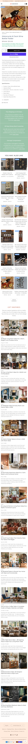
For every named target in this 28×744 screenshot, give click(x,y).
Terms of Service (14, 731)
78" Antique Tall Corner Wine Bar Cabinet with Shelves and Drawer (21, 246)
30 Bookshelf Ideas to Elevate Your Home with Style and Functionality (13, 572)
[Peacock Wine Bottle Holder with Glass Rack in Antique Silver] (20, 259)
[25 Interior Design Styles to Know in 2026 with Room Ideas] (14, 428)
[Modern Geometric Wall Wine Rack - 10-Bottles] (20, 283)
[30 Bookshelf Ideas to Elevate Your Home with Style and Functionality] (14, 560)
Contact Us (21, 731)
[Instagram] (13, 735)
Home (3, 32)
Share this (5, 102)
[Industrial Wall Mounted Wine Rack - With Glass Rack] (7, 188)
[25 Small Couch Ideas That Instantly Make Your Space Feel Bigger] (14, 527)
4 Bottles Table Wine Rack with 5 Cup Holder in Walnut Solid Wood (7, 246)
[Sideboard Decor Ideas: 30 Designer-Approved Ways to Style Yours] (14, 661)
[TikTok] (17, 735)
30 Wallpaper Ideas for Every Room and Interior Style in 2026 (12, 406)
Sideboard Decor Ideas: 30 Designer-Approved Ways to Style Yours (11, 672)
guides (2, 604)
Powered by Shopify (22, 739)
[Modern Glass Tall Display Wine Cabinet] (7, 164)
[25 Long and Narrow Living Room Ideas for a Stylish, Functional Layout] (14, 495)
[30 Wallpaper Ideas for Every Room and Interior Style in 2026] (14, 394)
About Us (4, 729)
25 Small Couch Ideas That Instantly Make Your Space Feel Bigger (13, 538)
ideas (2, 337)
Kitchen (7, 32)
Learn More (17, 120)
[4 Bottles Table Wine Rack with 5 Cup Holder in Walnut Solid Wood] (7, 236)
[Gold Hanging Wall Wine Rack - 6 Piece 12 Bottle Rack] (20, 164)
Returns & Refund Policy (20, 729)
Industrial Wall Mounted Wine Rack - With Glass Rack (7, 198)
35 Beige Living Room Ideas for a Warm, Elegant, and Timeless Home (12, 339)
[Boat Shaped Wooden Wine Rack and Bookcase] (20, 188)
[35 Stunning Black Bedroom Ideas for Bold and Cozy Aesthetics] (14, 694)
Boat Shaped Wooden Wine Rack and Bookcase (20, 198)
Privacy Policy (7, 731)
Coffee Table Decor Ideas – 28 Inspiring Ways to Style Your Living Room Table (12, 640)
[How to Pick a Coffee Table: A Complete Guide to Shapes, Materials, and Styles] (14, 595)
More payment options (14, 56)
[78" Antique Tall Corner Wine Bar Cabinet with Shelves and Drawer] (20, 236)
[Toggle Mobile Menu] (2, 3)
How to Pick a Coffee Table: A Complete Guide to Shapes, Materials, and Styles (12, 607)
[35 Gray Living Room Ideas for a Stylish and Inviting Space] (14, 361)
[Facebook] (10, 735)
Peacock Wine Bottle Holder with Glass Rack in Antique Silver (21, 269)
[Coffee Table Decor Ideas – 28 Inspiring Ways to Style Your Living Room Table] (14, 629)
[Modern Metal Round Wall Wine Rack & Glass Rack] (7, 211)
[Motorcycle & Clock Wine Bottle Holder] (7, 283)
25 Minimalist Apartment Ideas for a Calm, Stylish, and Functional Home (13, 473)
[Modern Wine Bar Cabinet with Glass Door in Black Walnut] (7, 259)
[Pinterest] (15, 735)
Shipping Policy (10, 729)
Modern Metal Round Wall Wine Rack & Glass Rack (7, 221)
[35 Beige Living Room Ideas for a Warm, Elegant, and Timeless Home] (14, 328)
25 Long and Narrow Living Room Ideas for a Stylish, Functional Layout (14, 506)
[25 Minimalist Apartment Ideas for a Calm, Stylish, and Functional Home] (14, 461)
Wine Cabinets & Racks (14, 32)
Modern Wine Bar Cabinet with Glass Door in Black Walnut (7, 269)
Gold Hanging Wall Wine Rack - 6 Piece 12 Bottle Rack (21, 174)
